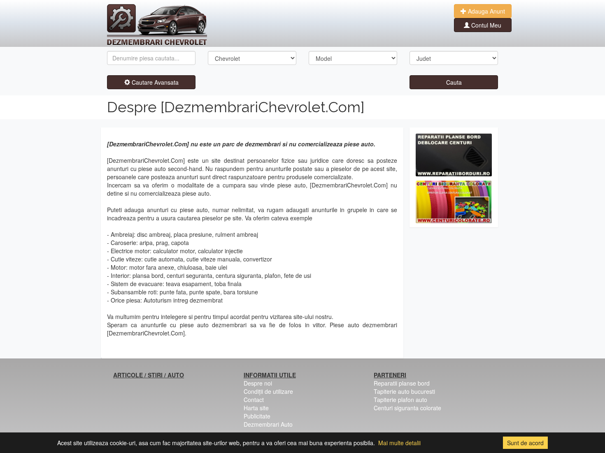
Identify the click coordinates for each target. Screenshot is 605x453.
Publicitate (257, 416)
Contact (254, 399)
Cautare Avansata (154, 82)
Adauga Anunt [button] (485, 11)
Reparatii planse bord (402, 383)
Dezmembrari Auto (268, 424)
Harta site (256, 408)
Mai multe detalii (399, 443)
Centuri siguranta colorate (407, 408)
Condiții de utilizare (268, 391)
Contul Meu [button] (485, 25)
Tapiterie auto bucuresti (404, 391)
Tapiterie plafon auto (400, 399)
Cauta (454, 82)
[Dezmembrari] (157, 25)
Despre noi (258, 383)
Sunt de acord (525, 443)
